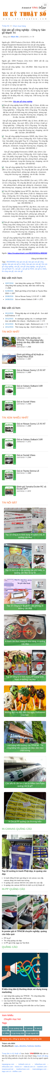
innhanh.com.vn (24, 1064)
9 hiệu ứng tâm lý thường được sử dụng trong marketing (24, 990)
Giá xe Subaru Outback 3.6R (26, 299)
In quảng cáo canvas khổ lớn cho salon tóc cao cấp (23, 883)
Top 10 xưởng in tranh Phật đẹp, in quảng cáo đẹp (24, 872)
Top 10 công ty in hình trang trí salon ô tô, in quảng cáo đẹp (25, 536)
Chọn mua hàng (19, 26)
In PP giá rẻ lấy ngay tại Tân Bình (16, 943)
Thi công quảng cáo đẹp (13, 941)
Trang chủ (5, 26)
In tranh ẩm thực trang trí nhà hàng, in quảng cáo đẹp (25, 642)
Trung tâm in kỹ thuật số (11, 1053)
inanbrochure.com (22, 1069)
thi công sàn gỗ (7, 271)
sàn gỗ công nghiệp (27, 267)
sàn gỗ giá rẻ (40, 267)
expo (16, 1046)
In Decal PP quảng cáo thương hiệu (25, 821)
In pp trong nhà (17, 1033)
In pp (5, 1028)
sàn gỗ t (18, 269)
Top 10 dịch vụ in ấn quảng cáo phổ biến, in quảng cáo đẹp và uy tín (25, 571)
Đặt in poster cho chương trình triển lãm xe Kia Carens (24, 1006)
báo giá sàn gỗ (22, 262)
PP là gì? (7, 938)
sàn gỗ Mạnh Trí (8, 269)
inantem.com (42, 1067)
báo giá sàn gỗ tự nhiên (16, 264)
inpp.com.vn (6, 1071)
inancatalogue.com (39, 1069)
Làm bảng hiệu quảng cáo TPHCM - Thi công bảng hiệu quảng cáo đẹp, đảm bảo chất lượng (30, 341)
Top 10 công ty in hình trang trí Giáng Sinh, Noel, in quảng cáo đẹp (25, 678)
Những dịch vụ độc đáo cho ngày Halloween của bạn (25, 713)
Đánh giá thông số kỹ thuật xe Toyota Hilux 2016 (30, 355)
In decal (38, 1028)
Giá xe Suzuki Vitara (26, 402)
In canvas (29, 1028)
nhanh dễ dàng (42, 1056)
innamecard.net (7, 1069)
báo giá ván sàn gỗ (33, 264)
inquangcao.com (8, 1064)
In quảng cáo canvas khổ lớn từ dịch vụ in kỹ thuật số (24, 885)
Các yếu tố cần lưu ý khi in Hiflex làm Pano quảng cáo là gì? (25, 784)
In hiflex (6, 1033)
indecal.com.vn (29, 1067)
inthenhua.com (40, 1064)
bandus (38, 1046)
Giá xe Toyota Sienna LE (28, 471)
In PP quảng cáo (13, 889)
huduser (30, 1046)
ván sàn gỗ (18, 271)
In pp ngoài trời (32, 1033)
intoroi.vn (18, 1067)
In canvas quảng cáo (17, 828)
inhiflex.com (17, 1071)
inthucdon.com (7, 1067)
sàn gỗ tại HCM (28, 269)
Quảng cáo (10, 947)
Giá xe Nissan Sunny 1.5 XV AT (27, 296)
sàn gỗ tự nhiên (40, 269)
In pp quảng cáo (15, 1028)
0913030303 (11, 262)
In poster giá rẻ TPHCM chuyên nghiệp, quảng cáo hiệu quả (24, 932)
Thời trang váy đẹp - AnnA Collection (29, 327)
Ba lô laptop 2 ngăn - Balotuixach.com (29, 324)
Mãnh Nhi (15, 37)
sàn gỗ (16, 267)
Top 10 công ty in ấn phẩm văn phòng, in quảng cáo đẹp (25, 607)
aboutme (22, 1046)
